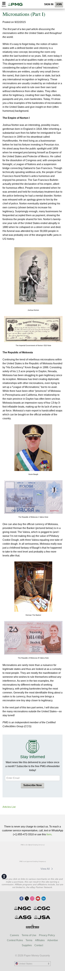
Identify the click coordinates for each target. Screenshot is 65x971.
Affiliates (40, 940)
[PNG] (32, 850)
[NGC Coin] (23, 908)
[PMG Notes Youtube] (37, 898)
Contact (38, 945)
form (49, 834)
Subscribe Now (32, 785)
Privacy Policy (47, 935)
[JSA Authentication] (42, 917)
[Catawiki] (17, 869)
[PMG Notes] (16, 4)
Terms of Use (29, 935)
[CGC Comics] (42, 908)
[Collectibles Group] (32, 926)
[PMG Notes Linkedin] (43, 898)
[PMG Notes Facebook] (21, 898)
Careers (14, 935)
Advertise (52, 940)
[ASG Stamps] (23, 917)
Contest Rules (15, 940)
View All (45, 868)
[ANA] (16, 850)
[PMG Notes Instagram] (32, 898)
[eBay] (32, 869)
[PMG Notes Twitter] (27, 898)
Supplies (27, 945)
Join (59, 4)
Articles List (9, 807)
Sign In (48, 4)
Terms (29, 940)
